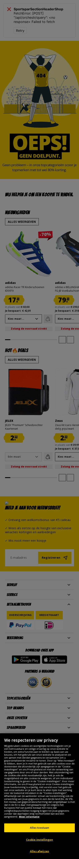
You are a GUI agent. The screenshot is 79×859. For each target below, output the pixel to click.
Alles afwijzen (39, 851)
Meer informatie (29, 816)
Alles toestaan (39, 828)
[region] (39, 796)
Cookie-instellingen (39, 840)
